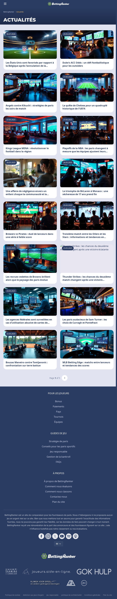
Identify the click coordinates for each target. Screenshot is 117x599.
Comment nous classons (58, 491)
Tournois (58, 416)
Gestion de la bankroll (58, 456)
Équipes (58, 421)
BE (57, 543)
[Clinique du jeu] (45, 583)
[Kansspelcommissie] (11, 571)
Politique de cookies (12, 595)
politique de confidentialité (71, 595)
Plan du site (58, 501)
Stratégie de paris (58, 441)
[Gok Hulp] (94, 571)
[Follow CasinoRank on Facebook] (41, 536)
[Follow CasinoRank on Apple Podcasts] (75, 536)
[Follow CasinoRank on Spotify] (69, 536)
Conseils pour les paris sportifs (58, 446)
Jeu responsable (58, 451)
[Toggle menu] (5, 4)
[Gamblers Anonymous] (70, 583)
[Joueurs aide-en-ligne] (47, 571)
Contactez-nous (58, 496)
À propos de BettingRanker (58, 481)
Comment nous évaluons (58, 486)
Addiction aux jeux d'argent (33, 595)
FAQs (58, 461)
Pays (58, 411)
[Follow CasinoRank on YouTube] (62, 536)
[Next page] (64, 378)
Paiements (58, 406)
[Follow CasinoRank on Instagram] (48, 536)
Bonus (58, 401)
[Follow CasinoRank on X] (55, 536)
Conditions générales (92, 595)
